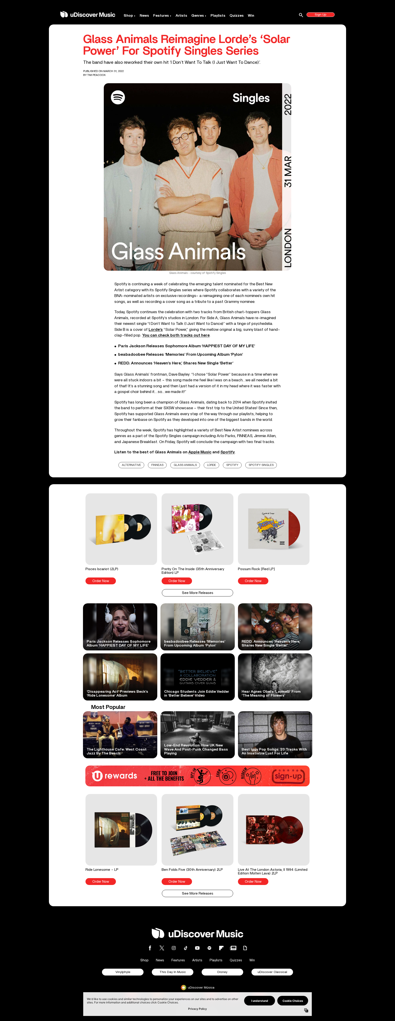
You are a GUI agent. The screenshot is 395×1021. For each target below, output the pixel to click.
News (144, 15)
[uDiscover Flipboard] (221, 948)
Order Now (100, 581)
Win (251, 15)
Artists (181, 15)
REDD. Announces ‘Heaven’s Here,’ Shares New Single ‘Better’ (175, 363)
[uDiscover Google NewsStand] (233, 948)
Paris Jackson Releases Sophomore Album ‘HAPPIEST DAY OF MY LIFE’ (186, 346)
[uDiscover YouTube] (197, 948)
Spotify (227, 452)
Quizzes (237, 15)
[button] (121, 538)
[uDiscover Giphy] (245, 948)
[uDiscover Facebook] (150, 948)
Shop (128, 15)
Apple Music (199, 452)
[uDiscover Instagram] (174, 948)
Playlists (218, 15)
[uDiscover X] (162, 948)
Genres (197, 15)
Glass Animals (185, 465)
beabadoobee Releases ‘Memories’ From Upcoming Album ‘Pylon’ (180, 355)
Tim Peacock (96, 75)
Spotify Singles (261, 465)
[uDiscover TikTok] (185, 948)
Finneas (157, 465)
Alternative (131, 465)
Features (161, 15)
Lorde (211, 465)
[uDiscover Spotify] (209, 948)
